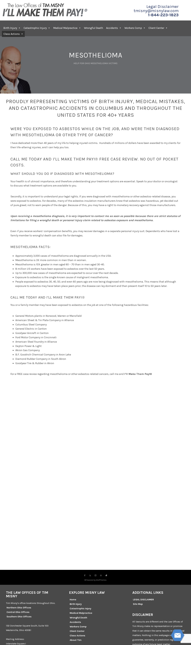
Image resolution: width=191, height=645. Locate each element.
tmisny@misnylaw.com (156, 11)
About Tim (75, 640)
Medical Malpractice (65, 28)
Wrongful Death (93, 28)
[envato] (106, 575)
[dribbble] (101, 575)
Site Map (138, 604)
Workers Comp (133, 28)
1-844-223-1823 (163, 15)
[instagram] (95, 575)
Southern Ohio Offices (19, 616)
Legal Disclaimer (162, 6)
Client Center (77, 631)
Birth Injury (10, 28)
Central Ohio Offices (18, 612)
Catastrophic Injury (35, 28)
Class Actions (11, 34)
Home (73, 599)
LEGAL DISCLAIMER (143, 599)
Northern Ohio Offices (19, 607)
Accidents (112, 28)
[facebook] (85, 575)
